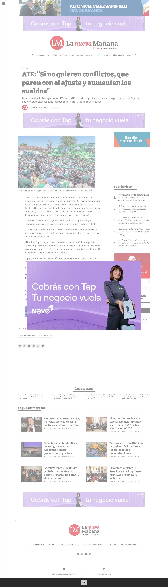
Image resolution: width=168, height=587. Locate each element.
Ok (84, 582)
